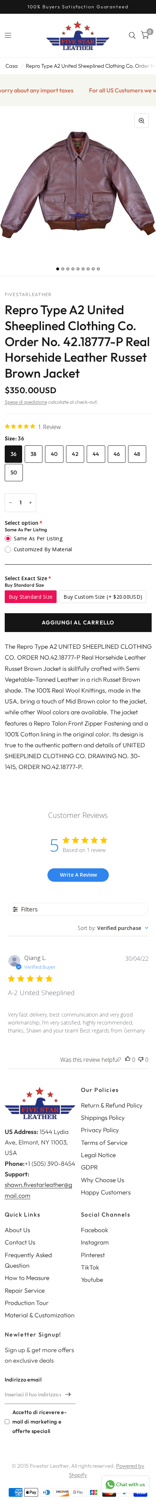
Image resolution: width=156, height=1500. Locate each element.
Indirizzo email (23, 1379)
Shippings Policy (103, 1117)
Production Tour (27, 1302)
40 (54, 453)
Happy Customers (106, 1192)
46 (117, 453)
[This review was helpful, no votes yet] (127, 1060)
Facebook (94, 1230)
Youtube (92, 1279)
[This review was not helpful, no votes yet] (140, 1060)
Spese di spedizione (26, 402)
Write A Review (78, 874)
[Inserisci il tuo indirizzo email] (68, 1394)
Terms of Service (104, 1142)
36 (14, 453)
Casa (11, 65)
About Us (17, 1230)
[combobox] (113, 927)
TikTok (90, 1267)
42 (75, 453)
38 (33, 453)
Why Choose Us (102, 1180)
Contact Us (20, 1242)
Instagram (95, 1242)
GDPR (89, 1167)
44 (96, 453)
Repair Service (25, 1290)
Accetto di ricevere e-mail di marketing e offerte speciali (39, 1421)
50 (14, 472)
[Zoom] (141, 120)
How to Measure (27, 1277)
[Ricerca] (132, 35)
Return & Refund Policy (112, 1105)
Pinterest (93, 1255)
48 (137, 453)
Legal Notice (98, 1155)
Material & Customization (39, 1315)
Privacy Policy (100, 1130)
